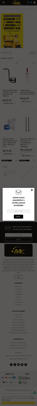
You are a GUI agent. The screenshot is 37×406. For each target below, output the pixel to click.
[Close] (32, 190)
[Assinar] (18, 217)
